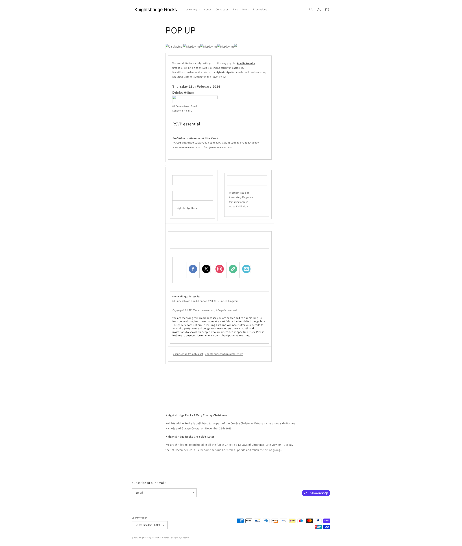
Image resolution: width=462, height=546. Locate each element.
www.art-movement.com (186, 147)
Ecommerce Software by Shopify (173, 537)
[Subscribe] (193, 493)
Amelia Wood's (246, 63)
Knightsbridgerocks (148, 537)
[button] (193, 9)
